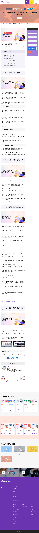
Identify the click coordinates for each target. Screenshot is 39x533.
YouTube (31, 506)
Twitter (31, 504)
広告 (22, 503)
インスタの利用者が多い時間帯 (8, 55)
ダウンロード (15, 488)
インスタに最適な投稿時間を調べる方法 (10, 62)
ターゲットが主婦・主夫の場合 (10, 60)
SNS (31, 503)
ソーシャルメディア (16, 507)
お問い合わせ (15, 491)
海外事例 (14, 504)
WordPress (14, 525)
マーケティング (15, 503)
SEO (13, 519)
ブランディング (15, 506)
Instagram (32, 514)
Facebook (31, 512)
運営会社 (14, 489)
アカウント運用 (32, 511)
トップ (14, 484)
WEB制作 (14, 521)
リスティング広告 (24, 506)
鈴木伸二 (8, 366)
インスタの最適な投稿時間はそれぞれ (9, 65)
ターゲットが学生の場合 (9, 58)
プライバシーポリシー (16, 494)
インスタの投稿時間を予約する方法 (9, 63)
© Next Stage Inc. (19, 531)
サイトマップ (15, 496)
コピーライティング (16, 509)
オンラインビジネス (16, 514)
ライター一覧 (15, 486)
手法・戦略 (14, 517)
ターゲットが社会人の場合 (9, 56)
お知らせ (14, 493)
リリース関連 (15, 516)
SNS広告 (23, 504)
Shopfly (14, 523)
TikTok (31, 507)
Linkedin (31, 509)
